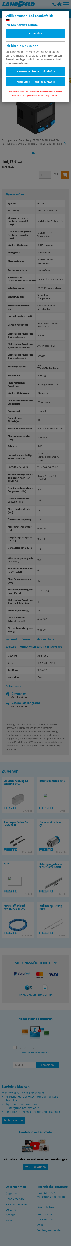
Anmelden (35, 33)
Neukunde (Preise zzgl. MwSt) (35, 71)
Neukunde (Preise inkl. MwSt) (36, 81)
